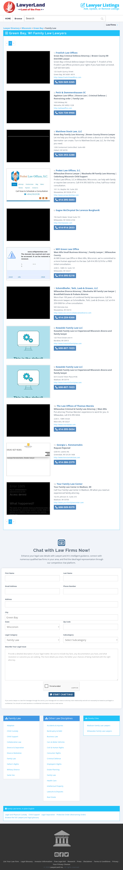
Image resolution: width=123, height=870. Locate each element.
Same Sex (11, 775)
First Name (9, 573)
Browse (18, 18)
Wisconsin (26, 28)
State (7, 622)
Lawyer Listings (102, 5)
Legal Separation (48, 814)
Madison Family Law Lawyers (98, 725)
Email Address (11, 586)
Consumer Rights (54, 753)
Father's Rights (13, 764)
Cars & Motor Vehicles (56, 742)
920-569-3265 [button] (66, 82)
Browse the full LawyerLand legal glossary (22, 817)
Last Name (67, 573)
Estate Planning (53, 769)
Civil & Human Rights (55, 747)
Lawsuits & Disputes (55, 791)
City (6, 612)
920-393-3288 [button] (66, 154)
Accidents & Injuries (55, 725)
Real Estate (51, 797)
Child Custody (12, 731)
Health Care (51, 780)
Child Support (12, 736)
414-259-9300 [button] (66, 317)
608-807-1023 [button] (66, 348)
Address (8, 599)
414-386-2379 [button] (66, 462)
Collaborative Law (14, 742)
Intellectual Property (55, 786)
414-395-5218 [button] (66, 275)
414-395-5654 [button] (66, 429)
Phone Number (69, 586)
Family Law (15, 718)
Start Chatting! (62, 694)
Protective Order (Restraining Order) (71, 814)
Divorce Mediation (14, 753)
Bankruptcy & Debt (54, 731)
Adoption (10, 725)
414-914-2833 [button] (66, 227)
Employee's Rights (54, 764)
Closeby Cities (93, 718)
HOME (8, 18)
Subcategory (68, 635)
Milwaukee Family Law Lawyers (99, 731)
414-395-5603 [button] (66, 199)
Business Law (52, 736)
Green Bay (38, 28)
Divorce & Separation (15, 747)
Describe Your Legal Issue (15, 647)
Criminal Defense (54, 758)
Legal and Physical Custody (16, 814)
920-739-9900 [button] (66, 112)
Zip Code (67, 622)
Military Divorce (13, 769)
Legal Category (11, 635)
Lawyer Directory (11, 28)
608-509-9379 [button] (66, 507)
